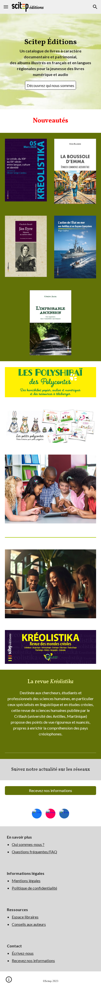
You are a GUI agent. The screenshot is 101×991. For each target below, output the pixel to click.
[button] (6, 6)
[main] (50, 57)
